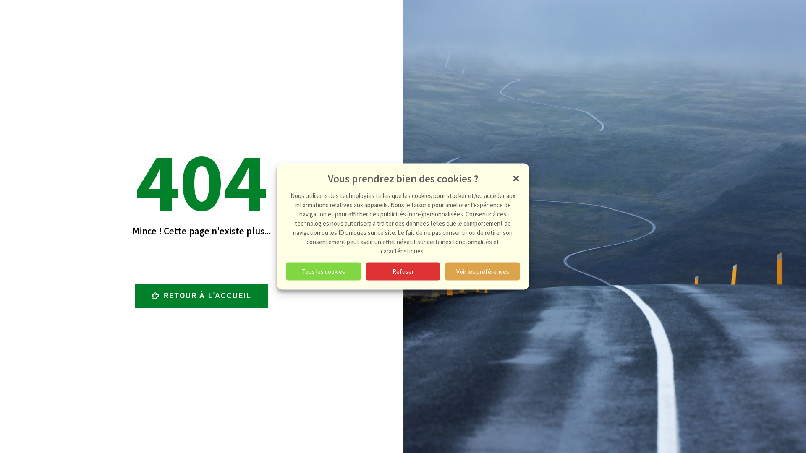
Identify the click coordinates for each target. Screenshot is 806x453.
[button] (516, 178)
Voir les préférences (482, 271)
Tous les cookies (323, 271)
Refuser (403, 271)
